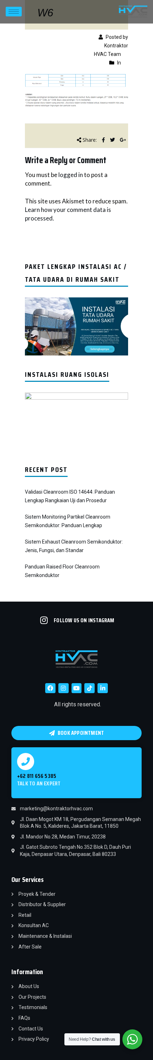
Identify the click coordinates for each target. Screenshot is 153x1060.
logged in (70, 174)
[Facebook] (50, 688)
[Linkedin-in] (102, 688)
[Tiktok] (89, 688)
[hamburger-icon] (14, 11)
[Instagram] (63, 688)
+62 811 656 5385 (36, 775)
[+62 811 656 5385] (25, 761)
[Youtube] (77, 688)
